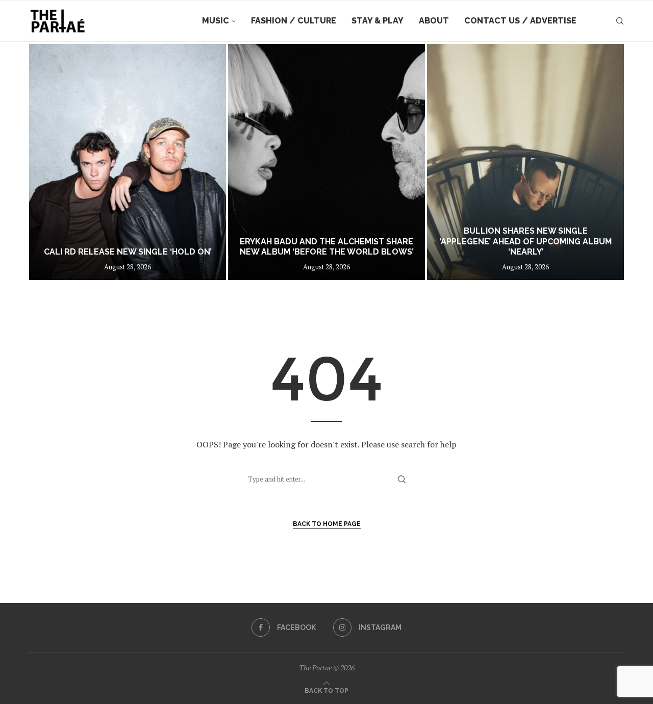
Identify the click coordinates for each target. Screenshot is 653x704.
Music (215, 21)
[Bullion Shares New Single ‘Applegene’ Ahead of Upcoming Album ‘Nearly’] (525, 162)
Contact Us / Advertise (520, 21)
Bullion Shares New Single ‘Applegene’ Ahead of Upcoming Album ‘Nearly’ (525, 241)
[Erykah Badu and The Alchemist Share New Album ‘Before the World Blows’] (326, 162)
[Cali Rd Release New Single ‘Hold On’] (127, 162)
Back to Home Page (327, 523)
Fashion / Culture (293, 21)
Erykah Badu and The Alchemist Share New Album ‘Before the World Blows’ (327, 247)
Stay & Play (377, 21)
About (434, 21)
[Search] (620, 21)
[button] (47, 161)
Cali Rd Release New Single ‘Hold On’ (128, 252)
